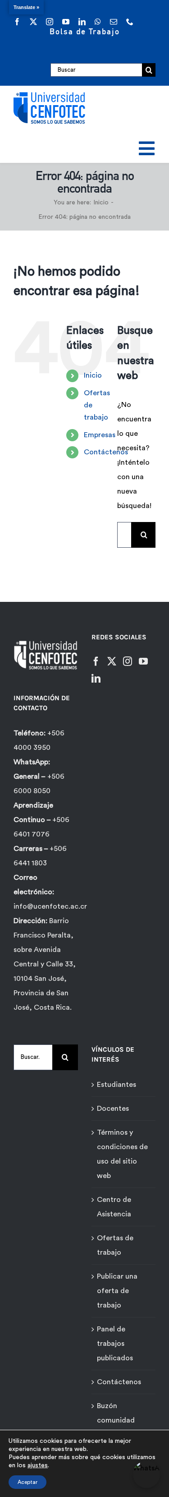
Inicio (93, 375)
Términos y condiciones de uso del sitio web (122, 1154)
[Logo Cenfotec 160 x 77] (50, 93)
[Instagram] (127, 661)
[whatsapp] (98, 21)
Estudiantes (116, 1084)
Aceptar (27, 1482)
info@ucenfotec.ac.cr (50, 906)
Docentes (113, 1108)
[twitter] (33, 21)
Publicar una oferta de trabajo (117, 1291)
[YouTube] (143, 661)
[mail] (113, 21)
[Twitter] (111, 661)
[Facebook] (95, 661)
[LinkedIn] (95, 678)
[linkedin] (82, 21)
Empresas (99, 435)
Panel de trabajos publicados (115, 1344)
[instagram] (49, 21)
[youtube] (65, 21)
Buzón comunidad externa (116, 1420)
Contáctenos (106, 452)
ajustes (37, 1465)
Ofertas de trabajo (115, 1245)
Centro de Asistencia (114, 1207)
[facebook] (17, 21)
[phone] (129, 21)
